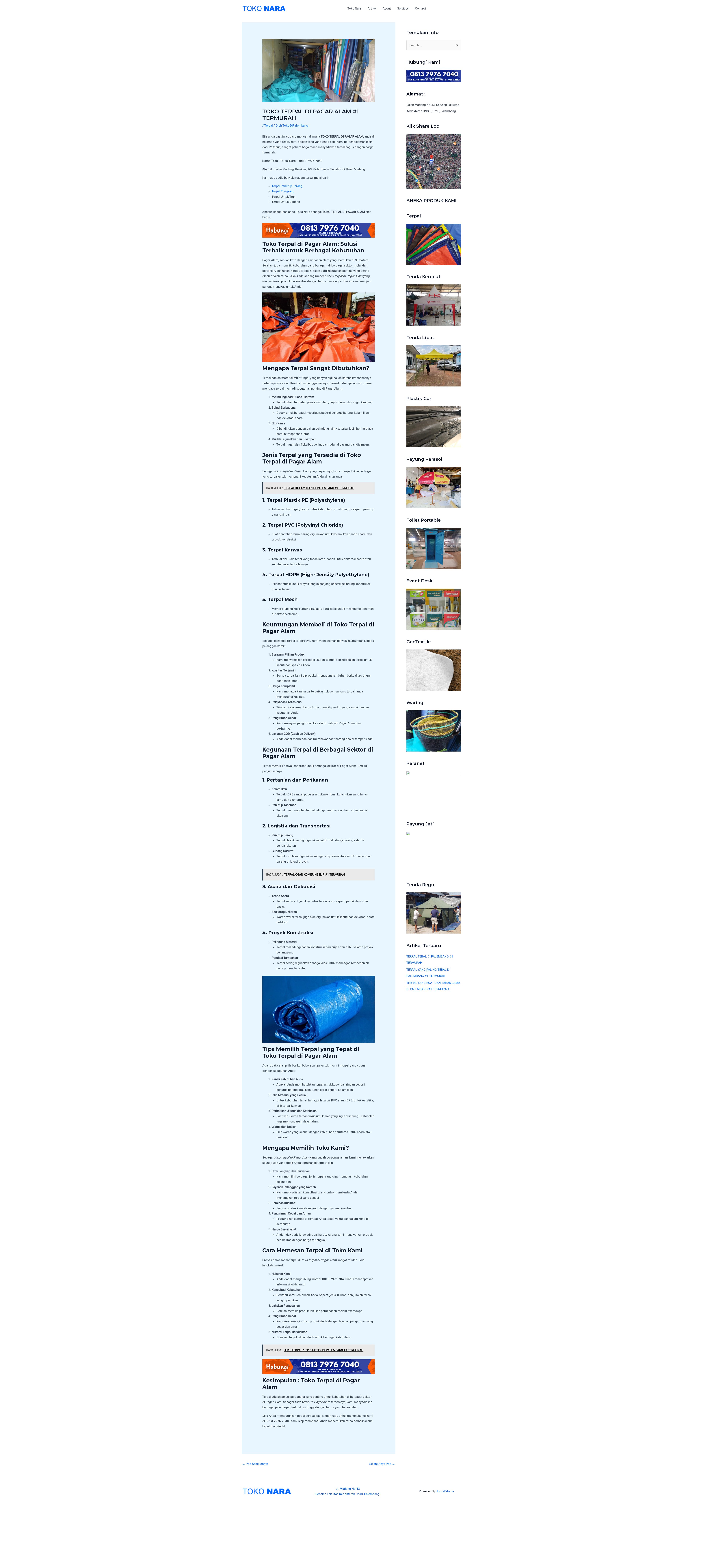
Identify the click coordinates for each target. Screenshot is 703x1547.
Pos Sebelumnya (255, 1464)
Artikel (372, 8)
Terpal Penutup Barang (287, 186)
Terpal (268, 125)
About (387, 8)
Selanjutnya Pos (382, 1464)
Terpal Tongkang (283, 191)
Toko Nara (354, 8)
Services (403, 8)
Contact (420, 8)
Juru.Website (445, 1491)
